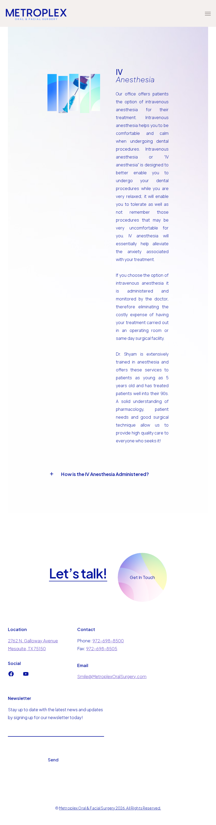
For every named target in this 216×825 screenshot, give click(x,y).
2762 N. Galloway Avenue (33, 640)
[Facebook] (11, 675)
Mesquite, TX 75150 (27, 648)
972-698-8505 (101, 648)
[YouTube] (26, 675)
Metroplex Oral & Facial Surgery (87, 808)
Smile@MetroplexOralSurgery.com (111, 676)
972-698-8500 (108, 640)
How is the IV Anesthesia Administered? (105, 474)
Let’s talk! (78, 573)
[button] (98, 473)
